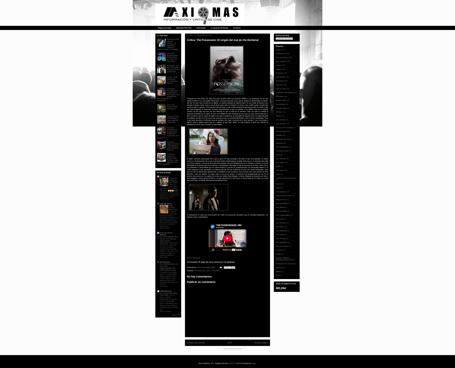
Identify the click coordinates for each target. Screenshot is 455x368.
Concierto (279, 250)
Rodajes (279, 135)
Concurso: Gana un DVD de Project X (172, 107)
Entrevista (279, 96)
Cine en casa (281, 89)
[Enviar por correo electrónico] (225, 267)
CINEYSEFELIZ (166, 291)
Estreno (279, 69)
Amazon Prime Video (283, 196)
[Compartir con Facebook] (232, 267)
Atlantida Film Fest (183, 28)
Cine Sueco (280, 227)
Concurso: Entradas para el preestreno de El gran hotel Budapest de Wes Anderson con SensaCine (168, 94)
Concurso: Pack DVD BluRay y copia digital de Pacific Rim (173, 119)
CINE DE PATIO (166, 204)
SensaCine (280, 81)
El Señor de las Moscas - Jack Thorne (173, 180)
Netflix (278, 166)
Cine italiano (280, 162)
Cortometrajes (281, 131)
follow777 (232, 363)
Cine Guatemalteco (283, 215)
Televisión (279, 143)
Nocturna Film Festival (284, 128)
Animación (280, 73)
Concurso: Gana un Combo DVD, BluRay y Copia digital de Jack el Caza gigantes (168, 159)
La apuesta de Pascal (219, 28)
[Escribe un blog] (227, 267)
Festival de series (282, 151)
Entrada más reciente (196, 343)
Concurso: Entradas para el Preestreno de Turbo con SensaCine (172, 57)
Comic (278, 174)
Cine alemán (280, 120)
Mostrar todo (175, 315)
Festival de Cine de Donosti (286, 178)
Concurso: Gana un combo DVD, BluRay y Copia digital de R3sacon (173, 146)
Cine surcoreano (282, 246)
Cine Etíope (280, 207)
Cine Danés (280, 170)
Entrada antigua (261, 343)
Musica (278, 184)
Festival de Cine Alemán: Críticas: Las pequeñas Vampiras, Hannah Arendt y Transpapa (168, 44)
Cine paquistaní (281, 242)
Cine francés (280, 77)
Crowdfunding (281, 108)
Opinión (279, 271)
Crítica (208, 270)
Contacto (237, 28)
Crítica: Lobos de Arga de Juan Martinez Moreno (172, 80)
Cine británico (281, 124)
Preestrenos (215, 270)
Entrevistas (201, 28)
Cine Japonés (281, 159)
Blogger (253, 363)
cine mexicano (281, 192)
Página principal (164, 28)
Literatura (279, 268)
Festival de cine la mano (285, 264)
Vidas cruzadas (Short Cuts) (173, 208)
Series (278, 188)
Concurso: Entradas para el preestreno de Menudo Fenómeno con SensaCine (167, 133)
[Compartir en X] (229, 267)
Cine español (281, 61)
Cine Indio (279, 219)
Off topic (279, 112)
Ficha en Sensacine (193, 258)
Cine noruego (281, 238)
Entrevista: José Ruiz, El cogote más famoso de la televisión (173, 69)
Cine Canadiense (282, 147)
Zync (277, 275)
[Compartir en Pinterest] (234, 267)
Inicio (230, 343)
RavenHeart (164, 176)
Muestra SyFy (281, 100)
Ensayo (278, 254)
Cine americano (199, 270)
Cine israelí (280, 234)
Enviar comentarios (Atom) (232, 349)
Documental (280, 104)
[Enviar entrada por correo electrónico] (220, 267)
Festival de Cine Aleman (285, 92)
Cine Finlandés (281, 211)
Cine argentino (281, 231)
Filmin (278, 155)
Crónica (279, 65)
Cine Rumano (281, 223)
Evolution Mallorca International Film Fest (284, 259)
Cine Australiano (282, 203)
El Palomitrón (165, 262)
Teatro (278, 116)
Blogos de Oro (281, 199)
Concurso (279, 85)
